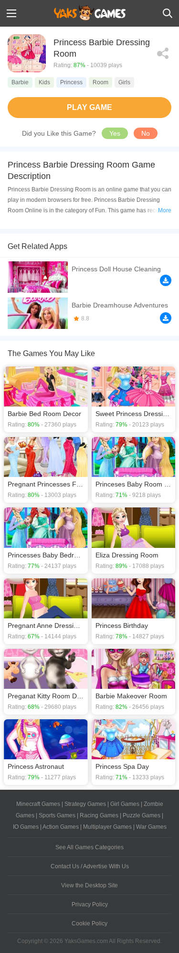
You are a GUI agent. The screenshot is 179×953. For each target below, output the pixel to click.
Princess (71, 82)
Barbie (20, 82)
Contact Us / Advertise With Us (90, 866)
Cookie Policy (89, 923)
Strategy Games (85, 804)
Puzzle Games (141, 815)
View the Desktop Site (89, 885)
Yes (114, 133)
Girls (124, 82)
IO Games (26, 827)
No (145, 133)
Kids (44, 82)
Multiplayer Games (107, 827)
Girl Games (124, 804)
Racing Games (99, 815)
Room (100, 82)
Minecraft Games (38, 804)
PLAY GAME (89, 107)
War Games (151, 827)
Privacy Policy (90, 904)
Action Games (60, 827)
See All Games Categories (89, 847)
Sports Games (57, 815)
